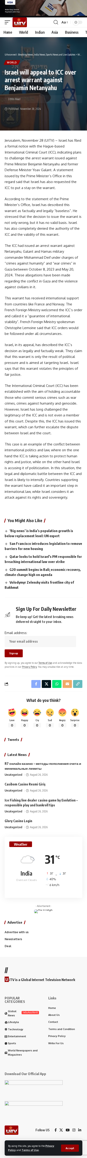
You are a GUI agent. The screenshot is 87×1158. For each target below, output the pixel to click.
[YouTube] (67, 1130)
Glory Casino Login (18, 821)
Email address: (16, 633)
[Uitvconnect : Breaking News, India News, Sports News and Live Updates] (20, 22)
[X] (61, 1130)
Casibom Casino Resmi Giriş (25, 784)
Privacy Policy (29, 666)
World (12, 62)
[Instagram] (74, 1130)
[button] (70, 1148)
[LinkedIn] (79, 1130)
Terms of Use (30, 1149)
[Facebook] (55, 1130)
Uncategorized (13, 774)
